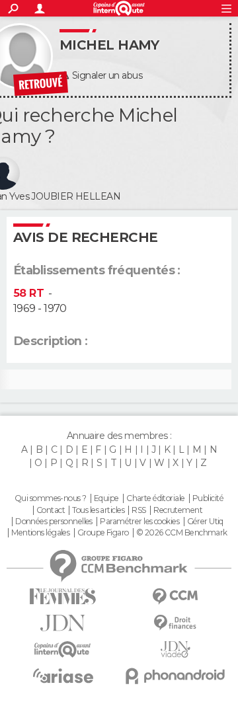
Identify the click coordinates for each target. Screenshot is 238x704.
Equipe (106, 498)
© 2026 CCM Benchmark (181, 532)
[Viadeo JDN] (175, 649)
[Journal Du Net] (63, 623)
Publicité (207, 498)
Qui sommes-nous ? (50, 498)
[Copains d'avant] (63, 649)
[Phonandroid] (175, 676)
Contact (50, 510)
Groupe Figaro (103, 532)
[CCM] (175, 596)
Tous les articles (98, 510)
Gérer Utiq (205, 521)
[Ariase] (63, 675)
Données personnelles (54, 521)
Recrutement (177, 510)
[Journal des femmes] (63, 596)
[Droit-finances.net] (175, 623)
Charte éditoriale (155, 498)
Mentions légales (40, 532)
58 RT (28, 293)
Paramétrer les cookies (139, 521)
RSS (138, 510)
